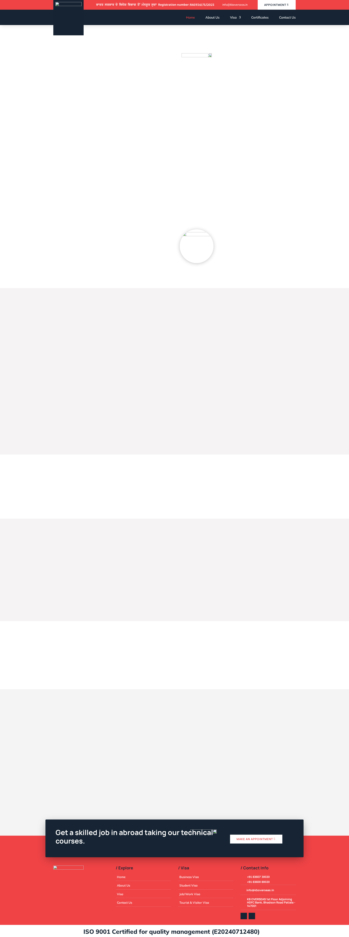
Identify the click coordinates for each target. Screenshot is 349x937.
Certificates (260, 17)
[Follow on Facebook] (244, 916)
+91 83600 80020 (141, 767)
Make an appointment (255, 839)
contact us (69, 127)
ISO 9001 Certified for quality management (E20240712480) (155, 931)
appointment (275, 5)
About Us (212, 17)
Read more (73, 422)
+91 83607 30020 (258, 877)
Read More (68, 239)
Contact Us (287, 17)
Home (190, 17)
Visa (233, 17)
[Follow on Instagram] (252, 916)
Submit (281, 771)
